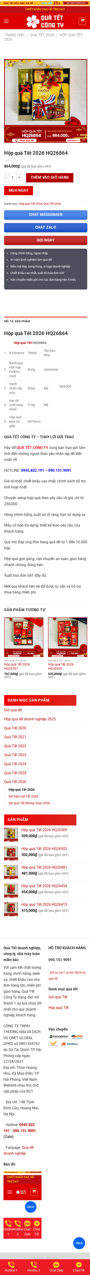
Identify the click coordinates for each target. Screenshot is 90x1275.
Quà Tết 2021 (15, 737)
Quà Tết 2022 (15, 746)
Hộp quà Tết (23, 343)
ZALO (79, 1243)
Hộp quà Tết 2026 (30, 203)
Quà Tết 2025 (15, 773)
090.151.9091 (59, 470)
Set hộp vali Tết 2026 (23, 796)
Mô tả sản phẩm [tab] (17, 321)
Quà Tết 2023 (15, 755)
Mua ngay (19, 190)
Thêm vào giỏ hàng (50, 177)
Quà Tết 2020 (15, 728)
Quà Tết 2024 (15, 764)
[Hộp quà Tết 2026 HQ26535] (67, 637)
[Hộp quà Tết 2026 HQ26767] (23, 637)
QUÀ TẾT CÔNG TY (32, 447)
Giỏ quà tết (13, 710)
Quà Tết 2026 (42, 35)
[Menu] (6, 21)
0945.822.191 (32, 470)
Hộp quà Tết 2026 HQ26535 (61, 666)
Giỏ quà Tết (57, 997)
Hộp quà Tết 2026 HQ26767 (17, 666)
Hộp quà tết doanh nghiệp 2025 (30, 719)
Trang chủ (14, 35)
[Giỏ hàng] (82, 21)
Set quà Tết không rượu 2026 (29, 803)
